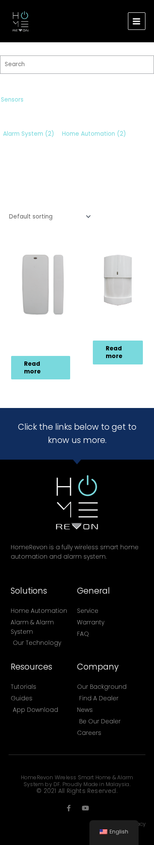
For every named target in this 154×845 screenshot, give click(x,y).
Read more (32, 368)
